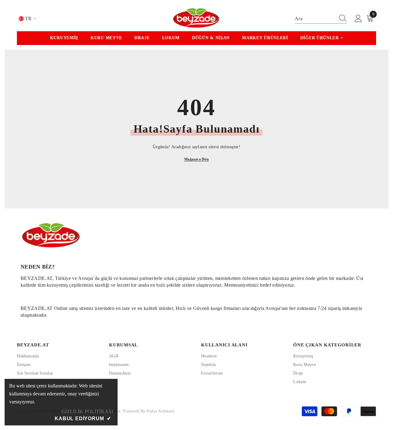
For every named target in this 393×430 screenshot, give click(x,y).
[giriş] (358, 18)
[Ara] (321, 19)
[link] (196, 272)
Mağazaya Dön (196, 159)
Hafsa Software (160, 411)
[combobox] (315, 18)
